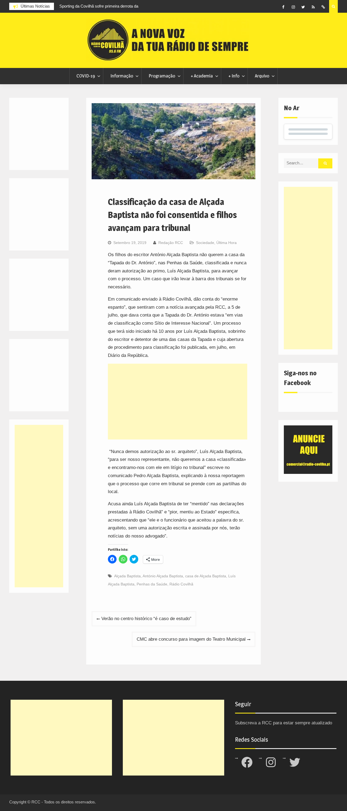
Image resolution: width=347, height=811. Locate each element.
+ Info (233, 76)
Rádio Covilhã (181, 584)
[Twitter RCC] (303, 7)
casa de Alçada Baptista (205, 576)
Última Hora (226, 242)
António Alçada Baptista (163, 576)
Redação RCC (170, 242)
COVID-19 (85, 76)
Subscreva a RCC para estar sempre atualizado (283, 722)
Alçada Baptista (127, 576)
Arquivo (262, 76)
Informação (121, 76)
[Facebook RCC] (283, 7)
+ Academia (202, 76)
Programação (162, 76)
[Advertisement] (178, 401)
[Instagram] (293, 7)
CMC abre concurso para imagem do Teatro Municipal (191, 639)
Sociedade (205, 242)
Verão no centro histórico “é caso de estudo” (146, 618)
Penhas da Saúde (152, 584)
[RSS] (313, 7)
